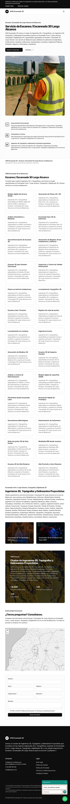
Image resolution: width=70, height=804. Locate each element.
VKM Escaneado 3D (16, 11)
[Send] (64, 791)
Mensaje (11, 701)
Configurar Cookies (42, 773)
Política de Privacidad (27, 710)
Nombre (10, 678)
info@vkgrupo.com (11, 770)
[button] (35, 649)
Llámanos (28, 50)
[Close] (65, 782)
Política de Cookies (42, 765)
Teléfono (39, 686)
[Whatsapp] (64, 798)
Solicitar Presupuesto (13, 50)
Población (39, 693)
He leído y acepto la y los (32, 710)
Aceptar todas (9, 6)
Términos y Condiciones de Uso (45, 710)
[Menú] (64, 11)
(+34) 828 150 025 (10, 767)
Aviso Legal (39, 762)
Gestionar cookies (23, 6)
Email (10, 686)
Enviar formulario (35, 714)
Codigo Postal (12, 693)
